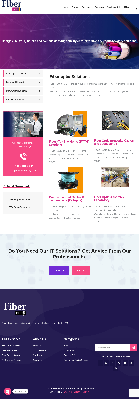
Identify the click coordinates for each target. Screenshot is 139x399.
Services (86, 7)
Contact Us (38, 360)
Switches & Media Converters (77, 360)
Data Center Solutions (16, 91)
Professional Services (16, 99)
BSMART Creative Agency (76, 392)
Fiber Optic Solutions (16, 73)
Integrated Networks (15, 82)
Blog (126, 7)
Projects (99, 7)
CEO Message (39, 350)
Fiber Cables (69, 345)
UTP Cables (69, 350)
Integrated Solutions (11, 350)
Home (65, 7)
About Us (37, 345)
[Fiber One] (11, 6)
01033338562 (23, 166)
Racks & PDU (70, 355)
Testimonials (114, 7)
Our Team (37, 355)
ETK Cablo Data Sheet (20, 207)
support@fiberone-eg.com (23, 170)
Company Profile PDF (19, 199)
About (75, 7)
